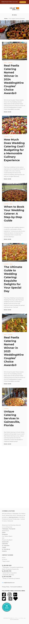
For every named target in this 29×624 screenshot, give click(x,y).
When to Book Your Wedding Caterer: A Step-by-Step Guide (14, 213)
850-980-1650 (7, 565)
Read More (7, 111)
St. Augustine (5, 545)
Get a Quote (22, 2)
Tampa (4, 547)
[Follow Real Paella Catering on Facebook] (4, 595)
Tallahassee (5, 528)
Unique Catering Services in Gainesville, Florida (12, 418)
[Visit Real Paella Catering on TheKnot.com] (15, 599)
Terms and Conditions (16, 586)
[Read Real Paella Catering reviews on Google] (15, 595)
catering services (13, 517)
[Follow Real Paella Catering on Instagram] (9, 595)
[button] (14, 15)
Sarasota (4, 551)
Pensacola (5, 534)
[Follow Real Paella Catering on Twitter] (4, 599)
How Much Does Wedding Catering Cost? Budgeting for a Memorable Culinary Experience (14, 150)
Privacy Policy (5, 586)
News (5, 62)
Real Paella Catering (17, 618)
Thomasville (12, 528)
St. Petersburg (6, 549)
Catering (10, 62)
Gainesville (5, 543)
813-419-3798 (7, 576)
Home (5, 18)
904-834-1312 (7, 571)
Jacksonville (5, 541)
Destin (3, 532)
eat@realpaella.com (9, 582)
